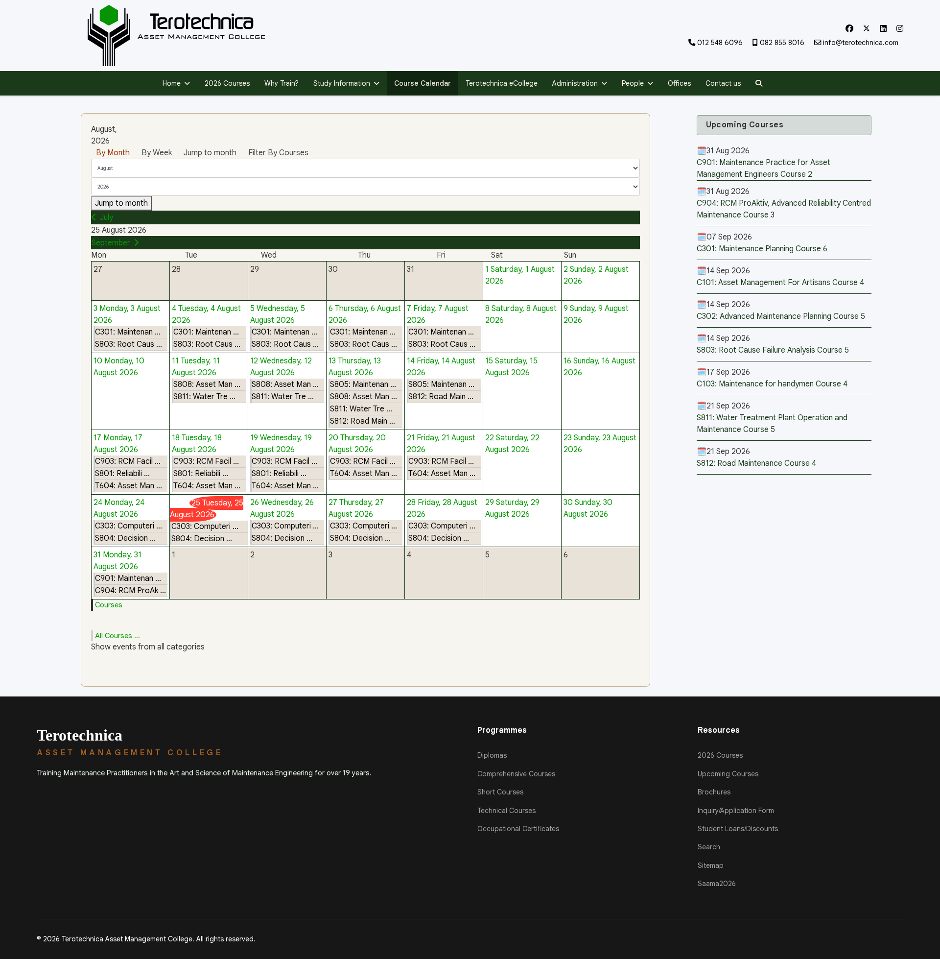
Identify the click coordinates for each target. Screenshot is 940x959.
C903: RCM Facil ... (128, 461)
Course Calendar (422, 83)
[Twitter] (866, 29)
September (111, 243)
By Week (156, 153)
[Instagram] (899, 29)
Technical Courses (506, 810)
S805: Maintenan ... (363, 384)
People (633, 83)
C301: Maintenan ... (128, 332)
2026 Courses (227, 83)
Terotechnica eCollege (502, 83)
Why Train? (281, 83)
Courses (108, 604)
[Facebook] (849, 29)
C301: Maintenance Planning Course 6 (762, 249)
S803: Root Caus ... (128, 344)
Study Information (341, 83)
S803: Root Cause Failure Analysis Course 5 (773, 350)
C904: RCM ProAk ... (130, 591)
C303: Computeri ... (128, 526)
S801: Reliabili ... (122, 474)
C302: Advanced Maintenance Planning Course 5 (781, 316)
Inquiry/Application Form (736, 810)
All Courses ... (117, 635)
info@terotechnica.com (860, 42)
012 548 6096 (720, 42)
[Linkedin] (883, 29)
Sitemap (711, 865)
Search (709, 846)
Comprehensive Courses (516, 773)
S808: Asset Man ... (206, 384)
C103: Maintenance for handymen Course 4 (772, 384)
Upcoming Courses (728, 773)
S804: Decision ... (125, 538)
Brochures (714, 792)
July (106, 217)
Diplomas (492, 755)
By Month (113, 153)
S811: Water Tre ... (204, 397)
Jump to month (210, 153)
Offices (679, 83)
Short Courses (500, 792)
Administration (575, 83)
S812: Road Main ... (362, 421)
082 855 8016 (782, 42)
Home (172, 83)
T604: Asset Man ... (128, 486)
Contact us (723, 83)
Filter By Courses (278, 153)
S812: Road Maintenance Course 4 (756, 463)
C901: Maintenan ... (128, 578)
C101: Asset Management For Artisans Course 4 (780, 283)
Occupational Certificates (518, 828)
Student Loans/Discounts (738, 828)
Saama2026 (717, 883)
